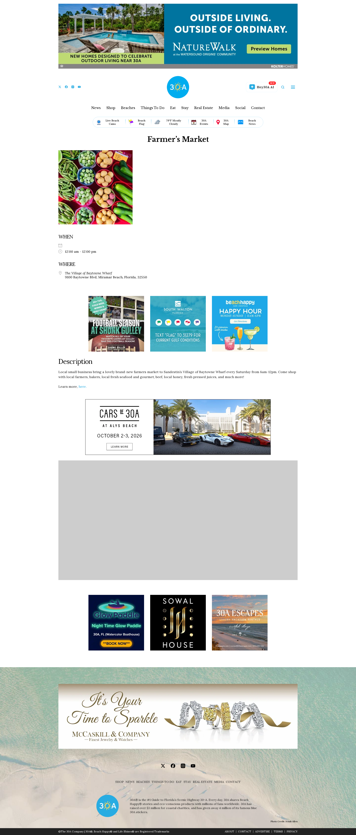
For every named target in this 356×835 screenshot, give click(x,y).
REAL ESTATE (202, 782)
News (96, 108)
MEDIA (219, 782)
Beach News (252, 122)
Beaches (128, 108)
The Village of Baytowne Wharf (88, 273)
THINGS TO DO (163, 782)
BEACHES (143, 782)
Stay (185, 108)
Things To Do (152, 108)
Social (240, 108)
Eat (173, 108)
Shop (110, 108)
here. (83, 386)
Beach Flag (141, 122)
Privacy (292, 831)
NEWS (130, 782)
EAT (179, 782)
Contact (258, 108)
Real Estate (203, 108)
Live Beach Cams (112, 122)
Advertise (262, 831)
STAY (187, 782)
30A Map (226, 122)
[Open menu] (293, 87)
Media (224, 108)
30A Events (204, 122)
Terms (278, 831)
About (229, 831)
